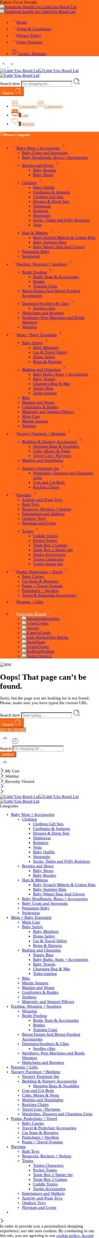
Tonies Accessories (49, 554)
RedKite (47, 651)
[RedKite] (31, 651)
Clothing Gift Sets (48, 197)
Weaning (29, 327)
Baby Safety (32, 343)
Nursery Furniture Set (40, 468)
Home (21, 22)
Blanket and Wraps (38, 402)
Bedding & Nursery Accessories (49, 441)
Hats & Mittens (35, 233)
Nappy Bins (43, 388)
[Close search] (5, 766)
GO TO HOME (13, 730)
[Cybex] (30, 623)
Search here (10, 83)
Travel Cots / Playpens (52, 455)
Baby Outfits (44, 187)
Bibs (26, 397)
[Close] (2, 771)
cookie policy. (68, 1235)
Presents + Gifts (29, 602)
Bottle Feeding (34, 272)
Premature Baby (36, 251)
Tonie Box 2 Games (50, 545)
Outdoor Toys (34, 518)
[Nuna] (29, 642)
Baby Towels (44, 379)
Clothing (29, 183)
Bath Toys (30, 504)
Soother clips (44, 308)
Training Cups (45, 286)
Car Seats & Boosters (40, 581)
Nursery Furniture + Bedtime (41, 433)
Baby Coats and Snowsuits (45, 153)
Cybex (43, 623)
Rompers (40, 211)
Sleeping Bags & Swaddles (56, 446)
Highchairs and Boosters (43, 313)
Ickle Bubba (57, 637)
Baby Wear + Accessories (38, 148)
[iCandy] (30, 632)
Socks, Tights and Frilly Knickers (61, 220)
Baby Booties (44, 170)
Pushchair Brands (31, 614)
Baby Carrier (33, 576)
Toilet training (45, 393)
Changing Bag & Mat (51, 383)
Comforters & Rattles (40, 407)
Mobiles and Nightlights (42, 460)
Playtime (23, 495)
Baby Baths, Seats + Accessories (60, 374)
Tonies (27, 531)
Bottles (39, 281)
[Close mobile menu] (2, 792)
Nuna (40, 642)
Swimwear (31, 256)
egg (36, 628)
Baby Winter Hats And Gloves (59, 247)
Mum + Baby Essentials (36, 335)
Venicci (45, 656)
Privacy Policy (28, 35)
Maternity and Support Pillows (48, 411)
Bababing (51, 618)
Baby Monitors (46, 347)
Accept (87, 1235)
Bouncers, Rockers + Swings (46, 509)
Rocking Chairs (46, 487)
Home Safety (44, 357)
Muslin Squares (35, 421)
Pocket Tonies (45, 540)
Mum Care (31, 416)
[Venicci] (30, 656)
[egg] (27, 628)
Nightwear (42, 206)
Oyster (43, 646)
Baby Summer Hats (49, 242)
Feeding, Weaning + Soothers (41, 264)
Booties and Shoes (38, 165)
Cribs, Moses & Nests (51, 451)
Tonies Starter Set (48, 564)
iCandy (45, 632)
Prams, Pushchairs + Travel (39, 572)
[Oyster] (30, 646)
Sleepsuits (41, 215)
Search (8, 93)
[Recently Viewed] (15, 743)
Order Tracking (29, 42)
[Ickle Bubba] (34, 637)
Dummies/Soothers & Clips (45, 303)
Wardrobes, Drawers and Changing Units (57, 1114)
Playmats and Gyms (39, 523)
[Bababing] (32, 618)
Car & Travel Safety (50, 352)
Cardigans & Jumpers (51, 192)
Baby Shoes (43, 175)
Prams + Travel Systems (42, 586)
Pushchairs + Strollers (40, 590)
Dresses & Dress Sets (51, 201)
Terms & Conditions (33, 29)
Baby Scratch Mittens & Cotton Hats (64, 237)
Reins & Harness (47, 361)
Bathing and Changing (41, 369)
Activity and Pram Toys (42, 500)
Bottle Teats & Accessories (56, 277)
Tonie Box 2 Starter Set (53, 550)
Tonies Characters (48, 559)
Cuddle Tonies (45, 536)
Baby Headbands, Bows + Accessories (55, 157)
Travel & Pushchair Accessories (49, 595)
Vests (37, 225)
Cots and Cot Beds (49, 482)
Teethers (29, 425)
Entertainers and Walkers (43, 514)
